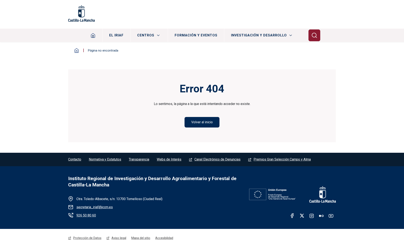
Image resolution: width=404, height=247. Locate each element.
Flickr (321, 215)
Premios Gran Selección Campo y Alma (282, 159)
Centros (145, 35)
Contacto (74, 159)
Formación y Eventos (196, 35)
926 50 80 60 (86, 215)
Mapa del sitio (140, 238)
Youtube (331, 215)
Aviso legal (119, 238)
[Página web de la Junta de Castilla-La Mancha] (81, 13)
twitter (302, 215)
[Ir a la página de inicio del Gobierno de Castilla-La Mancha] (320, 194)
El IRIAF (116, 35)
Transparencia (139, 159)
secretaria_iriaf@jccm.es (94, 207)
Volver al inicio (202, 122)
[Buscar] (314, 35)
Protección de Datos (87, 238)
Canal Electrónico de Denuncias (217, 159)
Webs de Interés (169, 159)
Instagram (311, 215)
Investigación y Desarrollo (259, 35)
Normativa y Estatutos (105, 159)
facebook (292, 215)
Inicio (93, 35)
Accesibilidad (164, 238)
